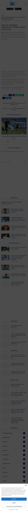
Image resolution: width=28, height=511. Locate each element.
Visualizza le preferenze (14, 506)
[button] (26, 485)
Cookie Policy (12, 509)
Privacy (16, 509)
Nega (14, 502)
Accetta (14, 499)
